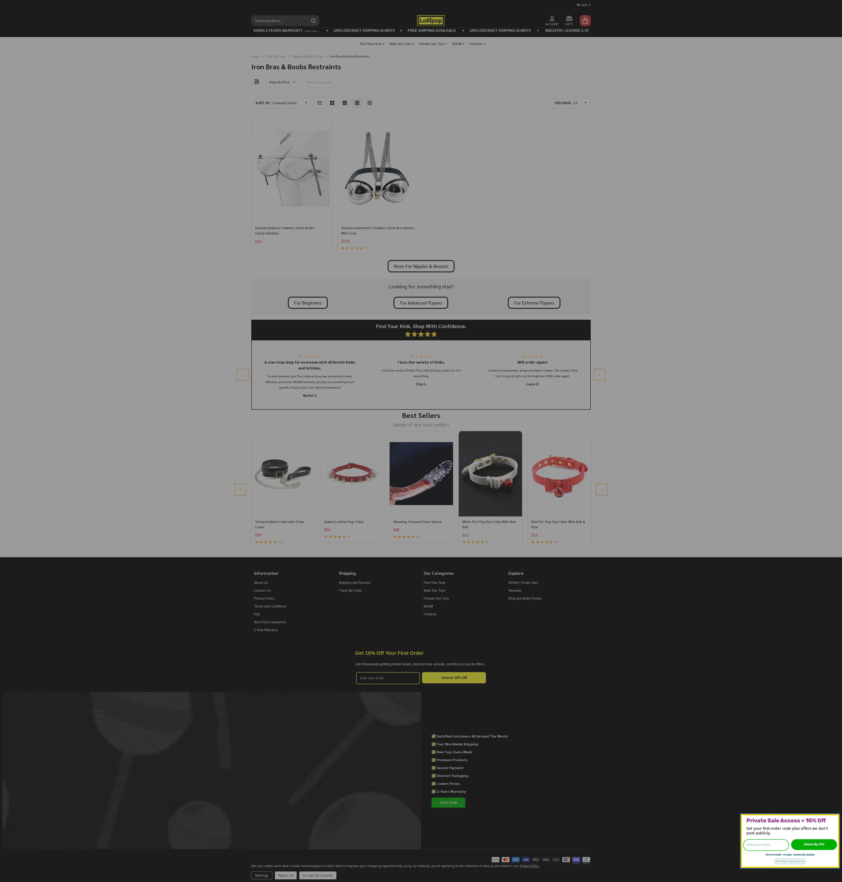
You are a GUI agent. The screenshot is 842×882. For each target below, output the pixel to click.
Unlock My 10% (814, 844)
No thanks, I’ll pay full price (790, 861)
